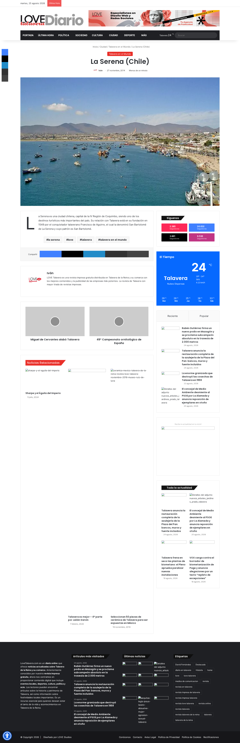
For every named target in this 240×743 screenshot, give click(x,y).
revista (206, 681)
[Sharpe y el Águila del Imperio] (44, 379)
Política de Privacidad (169, 737)
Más (144, 35)
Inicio (95, 46)
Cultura (97, 35)
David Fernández (183, 664)
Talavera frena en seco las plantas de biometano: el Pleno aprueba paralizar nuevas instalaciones (173, 566)
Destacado (201, 664)
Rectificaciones (211, 737)
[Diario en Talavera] (52, 19)
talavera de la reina (184, 720)
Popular (204, 316)
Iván (101, 70)
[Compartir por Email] (116, 254)
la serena (54, 239)
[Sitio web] (49, 290)
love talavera (190, 675)
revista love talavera (184, 703)
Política (63, 35)
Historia (199, 670)
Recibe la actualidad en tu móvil (188, 424)
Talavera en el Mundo (119, 46)
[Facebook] (51, 254)
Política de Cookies (191, 737)
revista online (205, 703)
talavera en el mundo (113, 239)
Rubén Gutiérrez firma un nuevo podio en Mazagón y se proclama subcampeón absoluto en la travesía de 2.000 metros (198, 335)
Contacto (137, 737)
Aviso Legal (150, 737)
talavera (86, 239)
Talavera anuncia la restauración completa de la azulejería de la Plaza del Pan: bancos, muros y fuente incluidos (198, 357)
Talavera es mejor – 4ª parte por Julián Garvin (85, 618)
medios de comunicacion (186, 681)
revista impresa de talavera (187, 692)
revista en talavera (183, 687)
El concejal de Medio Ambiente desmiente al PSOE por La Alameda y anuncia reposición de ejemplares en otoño (196, 395)
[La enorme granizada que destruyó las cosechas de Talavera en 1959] (170, 378)
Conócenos (125, 737)
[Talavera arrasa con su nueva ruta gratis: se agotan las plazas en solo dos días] (129, 687)
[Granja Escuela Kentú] (145, 689)
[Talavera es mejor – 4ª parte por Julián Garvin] (87, 491)
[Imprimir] (138, 254)
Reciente (173, 316)
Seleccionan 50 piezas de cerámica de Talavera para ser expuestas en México (129, 620)
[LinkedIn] (94, 254)
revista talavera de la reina (187, 714)
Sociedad (81, 35)
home (209, 670)
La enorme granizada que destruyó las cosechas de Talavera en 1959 (197, 377)
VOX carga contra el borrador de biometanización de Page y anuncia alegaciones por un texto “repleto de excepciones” (202, 568)
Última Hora (46, 35)
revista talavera (182, 709)
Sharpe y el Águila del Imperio (43, 393)
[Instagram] (61, 290)
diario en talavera (183, 670)
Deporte (129, 35)
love (70, 239)
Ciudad (113, 35)
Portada (28, 35)
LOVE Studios (65, 737)
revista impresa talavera (186, 698)
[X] (72, 254)
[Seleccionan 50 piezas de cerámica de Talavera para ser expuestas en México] (129, 491)
